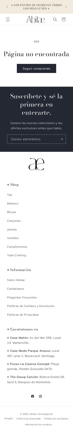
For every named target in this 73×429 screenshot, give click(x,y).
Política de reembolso (56, 418)
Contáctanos (15, 288)
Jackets (12, 229)
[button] (8, 19)
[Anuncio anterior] (7, 7)
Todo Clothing (16, 255)
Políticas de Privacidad (22, 314)
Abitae (33, 414)
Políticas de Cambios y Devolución (31, 306)
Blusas (11, 212)
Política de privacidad (29, 418)
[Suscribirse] (61, 139)
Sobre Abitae (16, 280)
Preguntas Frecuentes (22, 297)
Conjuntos (14, 220)
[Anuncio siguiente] (66, 7)
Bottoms (13, 203)
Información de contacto (38, 424)
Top (9, 194)
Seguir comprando (36, 68)
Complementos (17, 246)
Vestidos (13, 238)
